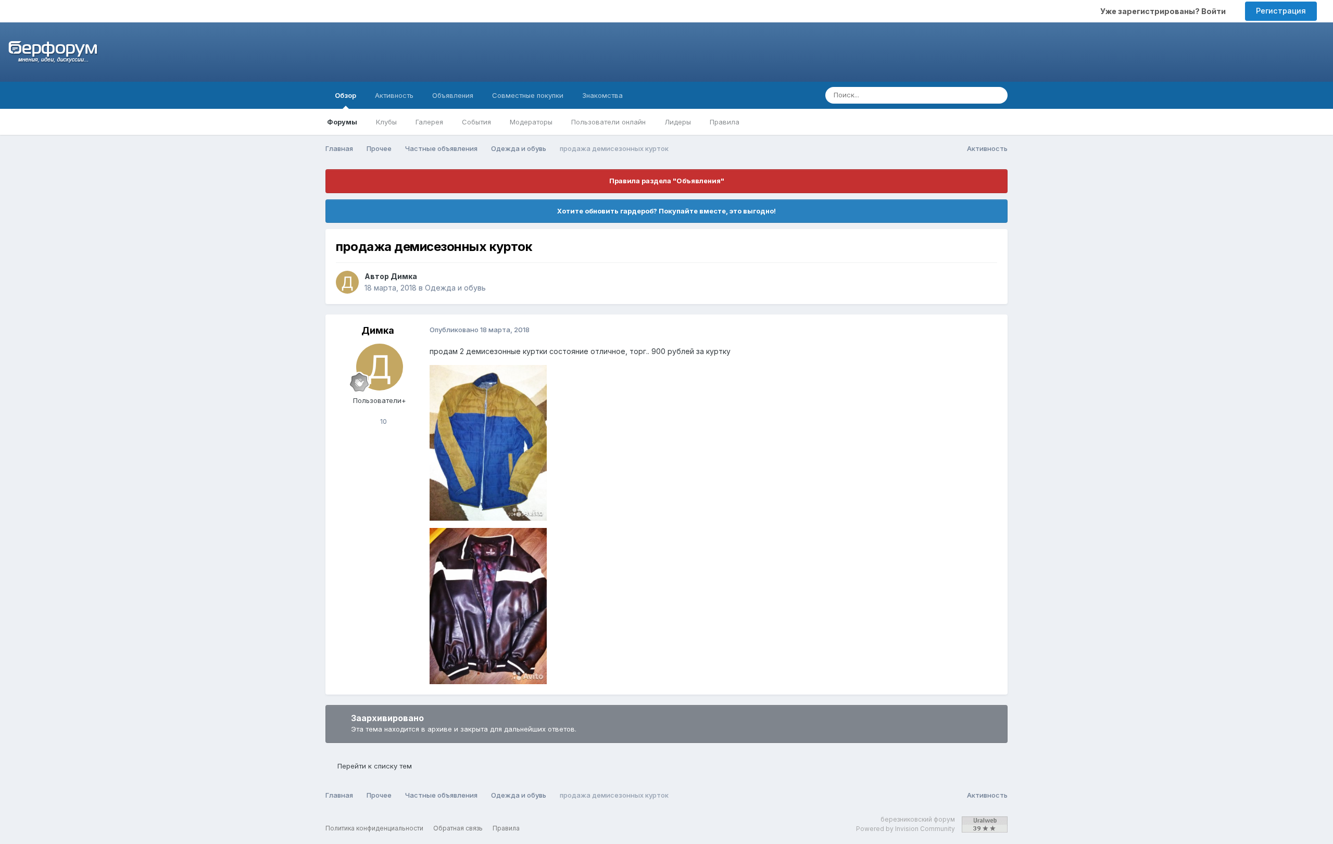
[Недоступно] (488, 441)
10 (382, 421)
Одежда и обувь (455, 287)
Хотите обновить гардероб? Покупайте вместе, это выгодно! (666, 211)
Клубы (386, 122)
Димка (404, 276)
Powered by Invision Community (905, 829)
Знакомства (602, 95)
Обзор (345, 95)
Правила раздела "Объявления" (666, 181)
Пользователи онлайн (608, 122)
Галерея (429, 122)
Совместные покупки (527, 95)
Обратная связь (458, 828)
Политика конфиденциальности (374, 828)
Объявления (452, 95)
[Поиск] (997, 95)
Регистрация (1281, 10)
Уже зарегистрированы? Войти (1164, 11)
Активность (394, 95)
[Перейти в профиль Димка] (347, 282)
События (476, 122)
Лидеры (677, 122)
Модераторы (531, 122)
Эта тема (958, 95)
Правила (724, 122)
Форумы (342, 122)
